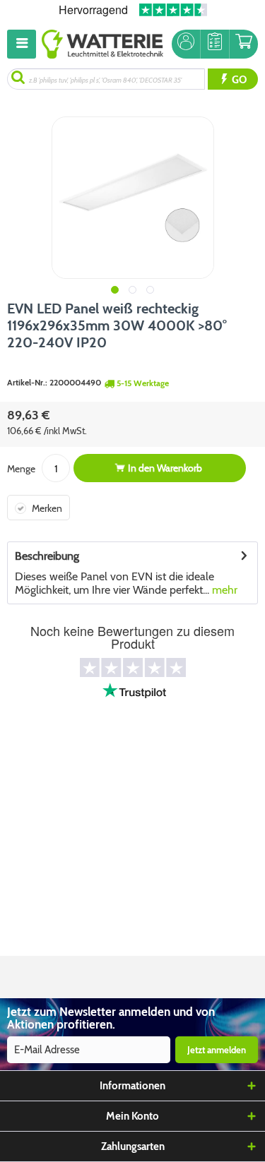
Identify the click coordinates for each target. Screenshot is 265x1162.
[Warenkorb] (244, 44)
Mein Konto (132, 1116)
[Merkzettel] (215, 44)
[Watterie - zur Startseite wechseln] (102, 44)
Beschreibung (47, 556)
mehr (223, 590)
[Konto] (186, 44)
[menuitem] (24, 44)
